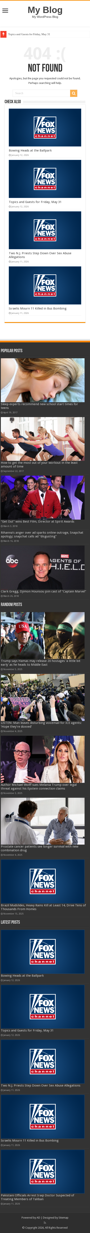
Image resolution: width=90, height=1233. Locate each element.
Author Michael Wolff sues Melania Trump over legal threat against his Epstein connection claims (39, 786)
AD (38, 1217)
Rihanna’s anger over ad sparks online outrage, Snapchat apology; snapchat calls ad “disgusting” (42, 534)
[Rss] (44, 1222)
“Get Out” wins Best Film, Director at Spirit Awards (37, 521)
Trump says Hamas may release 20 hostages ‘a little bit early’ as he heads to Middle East (40, 663)
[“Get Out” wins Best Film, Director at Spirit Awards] (42, 498)
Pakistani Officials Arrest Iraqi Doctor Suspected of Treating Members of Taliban (37, 1197)
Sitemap (63, 1217)
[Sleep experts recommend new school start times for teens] (42, 380)
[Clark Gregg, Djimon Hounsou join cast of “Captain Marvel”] (42, 568)
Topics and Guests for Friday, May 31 (29, 34)
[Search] (73, 93)
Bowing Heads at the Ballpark (30, 150)
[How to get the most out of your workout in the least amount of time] (42, 439)
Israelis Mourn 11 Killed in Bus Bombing (38, 308)
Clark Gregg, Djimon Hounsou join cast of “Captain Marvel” (43, 591)
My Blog (45, 10)
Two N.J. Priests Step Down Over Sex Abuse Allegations (40, 1085)
